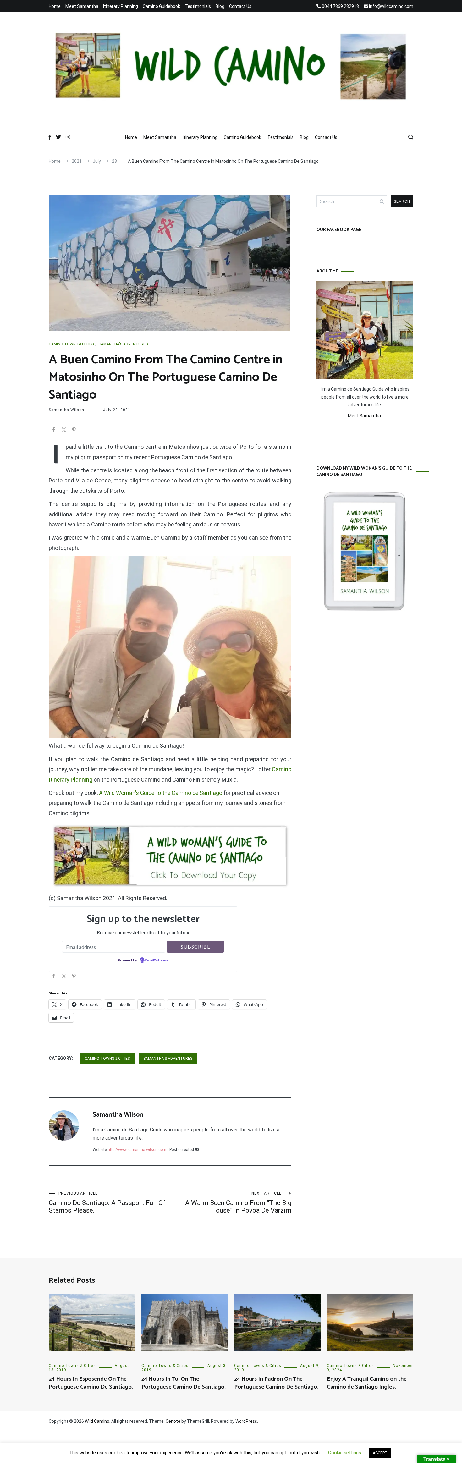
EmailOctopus (156, 960)
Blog (220, 6)
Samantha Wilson (66, 410)
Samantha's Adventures (123, 344)
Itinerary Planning (120, 6)
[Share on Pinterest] (74, 431)
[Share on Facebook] (54, 431)
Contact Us (240, 6)
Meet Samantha (81, 6)
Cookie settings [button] (344, 1452)
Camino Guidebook (161, 6)
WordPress (246, 1421)
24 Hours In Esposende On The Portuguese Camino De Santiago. (91, 1383)
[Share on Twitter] (64, 431)
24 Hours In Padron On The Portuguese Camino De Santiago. (276, 1383)
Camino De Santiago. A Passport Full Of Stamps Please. (107, 1202)
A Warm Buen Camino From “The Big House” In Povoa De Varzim (238, 1202)
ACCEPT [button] (380, 1452)
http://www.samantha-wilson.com (137, 1149)
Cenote (173, 1421)
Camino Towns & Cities (71, 344)
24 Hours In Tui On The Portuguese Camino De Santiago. (183, 1383)
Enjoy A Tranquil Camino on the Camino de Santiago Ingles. (367, 1383)
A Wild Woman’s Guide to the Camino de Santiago (160, 792)
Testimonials (198, 6)
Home (55, 6)
